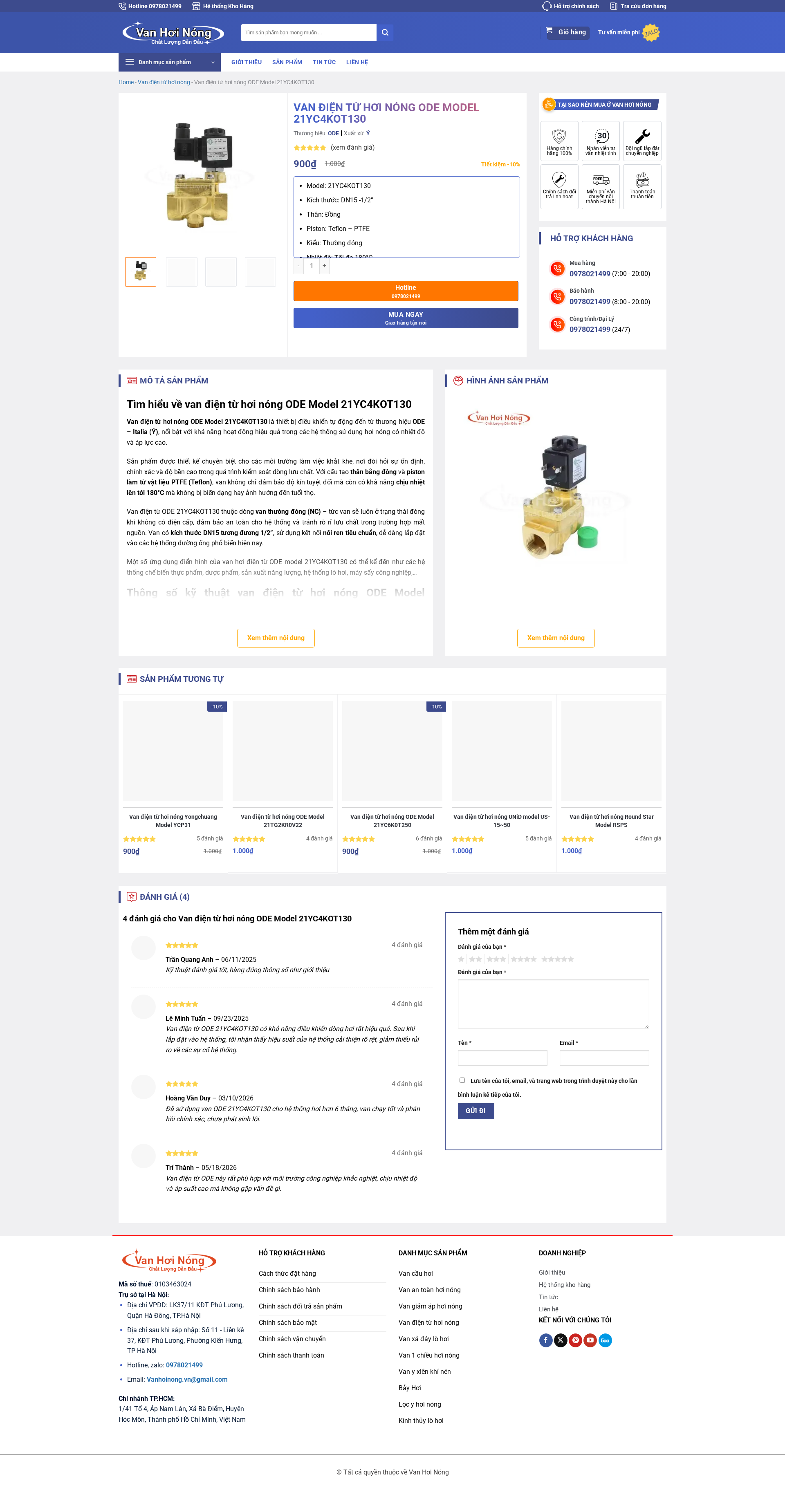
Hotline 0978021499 (155, 6)
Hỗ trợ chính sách (576, 6)
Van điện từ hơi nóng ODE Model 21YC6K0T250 (392, 820)
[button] (170, 62)
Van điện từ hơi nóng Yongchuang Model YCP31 (173, 820)
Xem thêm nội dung (276, 638)
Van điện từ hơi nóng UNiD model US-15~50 (501, 820)
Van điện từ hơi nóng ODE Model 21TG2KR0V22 (283, 820)
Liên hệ (357, 62)
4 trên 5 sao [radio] (522, 959)
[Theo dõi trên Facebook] (546, 1340)
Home (126, 82)
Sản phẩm (287, 62)
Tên (464, 1043)
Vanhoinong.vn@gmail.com (187, 1379)
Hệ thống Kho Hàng (228, 6)
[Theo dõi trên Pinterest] (575, 1340)
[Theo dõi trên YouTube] (590, 1340)
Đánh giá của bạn (482, 946)
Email (569, 1043)
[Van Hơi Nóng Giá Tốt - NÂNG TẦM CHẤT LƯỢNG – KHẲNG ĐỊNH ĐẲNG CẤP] (174, 32)
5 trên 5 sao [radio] (556, 959)
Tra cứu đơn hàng (643, 6)
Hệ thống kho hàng (564, 1284)
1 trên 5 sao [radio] (460, 959)
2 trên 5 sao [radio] (474, 959)
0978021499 (590, 273)
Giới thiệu (246, 62)
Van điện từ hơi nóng (164, 82)
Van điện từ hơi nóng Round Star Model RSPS (612, 820)
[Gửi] (385, 32)
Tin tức (324, 62)
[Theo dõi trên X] (560, 1340)
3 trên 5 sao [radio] (495, 959)
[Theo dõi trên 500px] (605, 1340)
